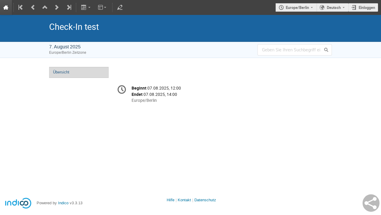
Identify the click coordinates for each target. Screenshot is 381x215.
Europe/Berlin (297, 7)
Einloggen (367, 7)
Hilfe (170, 199)
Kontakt (184, 199)
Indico (63, 202)
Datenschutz (205, 199)
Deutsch (334, 7)
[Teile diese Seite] (371, 203)
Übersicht (61, 72)
